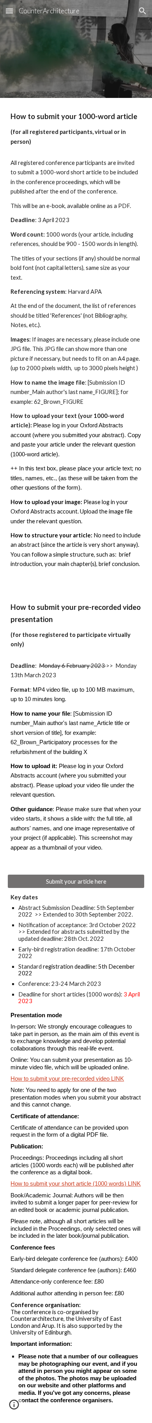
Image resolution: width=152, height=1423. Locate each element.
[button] (9, 11)
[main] (76, 343)
